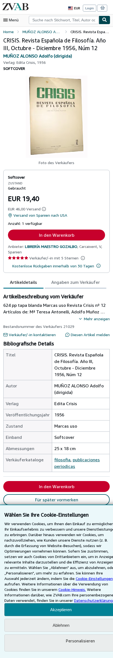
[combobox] (64, 20)
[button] (56, 117)
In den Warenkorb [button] (56, 235)
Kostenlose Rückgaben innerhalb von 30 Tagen (53, 266)
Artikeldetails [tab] (23, 282)
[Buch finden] (104, 20)
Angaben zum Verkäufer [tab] (75, 282)
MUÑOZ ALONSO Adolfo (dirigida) (37, 56)
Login (89, 8)
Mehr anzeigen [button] (97, 318)
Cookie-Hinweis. (72, 589)
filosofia (62, 459)
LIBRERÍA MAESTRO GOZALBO (51, 246)
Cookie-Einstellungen (94, 578)
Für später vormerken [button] (56, 499)
